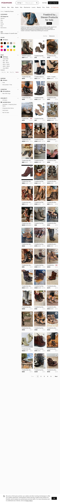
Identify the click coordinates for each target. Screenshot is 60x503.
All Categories (4, 16)
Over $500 (6, 68)
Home (2, 11)
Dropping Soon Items (8, 108)
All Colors (5, 39)
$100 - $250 (6, 64)
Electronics (3, 27)
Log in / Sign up (53, 2)
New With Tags (6, 93)
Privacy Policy (28, 500)
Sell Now (44, 2)
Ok (54, 498)
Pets (2, 26)
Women (3, 18)
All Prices (5, 57)
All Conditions (6, 91)
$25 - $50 (5, 60)
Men (2, 20)
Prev (32, 376)
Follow (49, 23)
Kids (2, 22)
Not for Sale (5, 112)
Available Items (6, 102)
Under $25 (5, 58)
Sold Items (5, 110)
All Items (4, 80)
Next (56, 376)
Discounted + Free (7, 84)
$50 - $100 (6, 62)
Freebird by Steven (9, 11)
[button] (20, 3)
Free (3, 82)
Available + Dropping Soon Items (9, 105)
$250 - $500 (6, 66)
